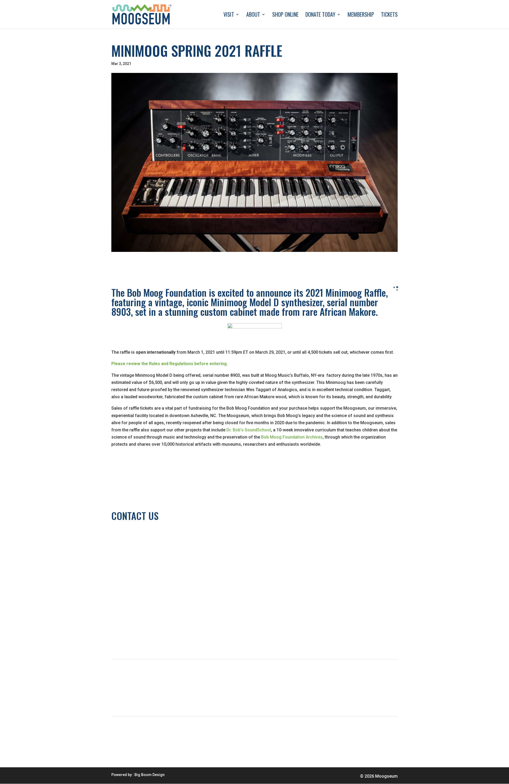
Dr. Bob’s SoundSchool (248, 429)
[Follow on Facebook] (137, 638)
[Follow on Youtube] (126, 638)
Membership (361, 15)
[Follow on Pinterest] (158, 638)
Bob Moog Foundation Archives (291, 437)
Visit (228, 15)
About (253, 15)
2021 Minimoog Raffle (346, 292)
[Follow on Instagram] (147, 638)
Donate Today (320, 15)
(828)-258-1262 (126, 534)
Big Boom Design (149, 775)
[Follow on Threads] (115, 638)
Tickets (389, 15)
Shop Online (285, 15)
